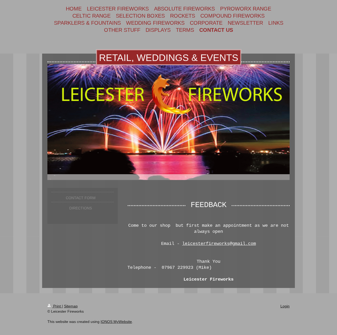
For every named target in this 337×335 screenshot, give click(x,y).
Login (285, 306)
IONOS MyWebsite (116, 321)
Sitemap (71, 306)
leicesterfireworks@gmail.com (219, 243)
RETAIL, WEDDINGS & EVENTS (168, 57)
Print (57, 306)
